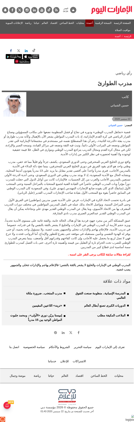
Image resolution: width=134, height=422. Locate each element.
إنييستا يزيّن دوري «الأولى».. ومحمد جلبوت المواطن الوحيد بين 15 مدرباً (36, 317)
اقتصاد (53, 23)
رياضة (28, 23)
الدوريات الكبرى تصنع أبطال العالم (105, 305)
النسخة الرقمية (103, 23)
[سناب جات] (5, 10)
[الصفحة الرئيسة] (111, 1)
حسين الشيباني (115, 125)
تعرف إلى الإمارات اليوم (110, 347)
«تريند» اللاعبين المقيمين (47, 305)
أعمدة (89, 23)
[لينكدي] (34, 10)
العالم (45, 23)
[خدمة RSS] (56, 10)
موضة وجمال (17, 375)
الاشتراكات (79, 361)
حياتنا (36, 23)
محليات (80, 23)
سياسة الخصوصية (34, 347)
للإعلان (64, 361)
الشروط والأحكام (59, 347)
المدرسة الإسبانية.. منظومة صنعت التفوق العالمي (100, 295)
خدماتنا (52, 361)
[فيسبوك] (12, 10)
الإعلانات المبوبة (14, 23)
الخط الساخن (66, 23)
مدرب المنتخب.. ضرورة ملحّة (44, 293)
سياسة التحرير (82, 347)
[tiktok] (49, 10)
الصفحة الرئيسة (122, 23)
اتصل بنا (14, 347)
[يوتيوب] (42, 10)
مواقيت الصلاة (123, 30)
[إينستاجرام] (27, 10)
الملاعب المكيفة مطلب (111, 315)
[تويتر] (20, 10)
